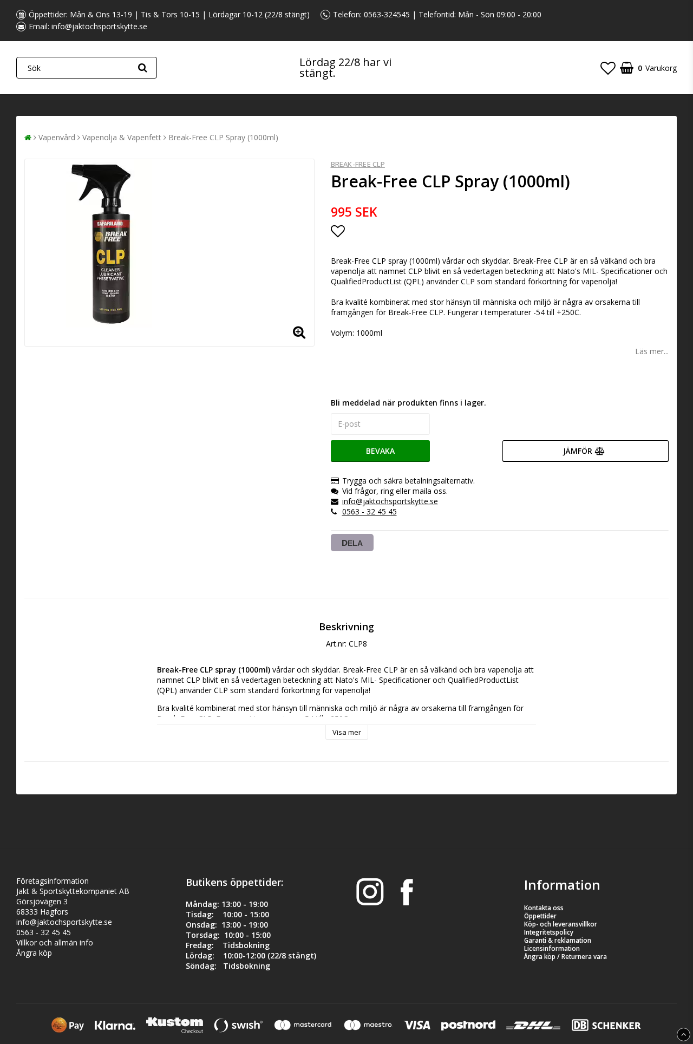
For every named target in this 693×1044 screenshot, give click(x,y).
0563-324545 (387, 14)
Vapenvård (56, 137)
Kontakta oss (544, 908)
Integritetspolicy (548, 932)
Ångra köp (34, 953)
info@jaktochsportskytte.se (99, 26)
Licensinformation (552, 948)
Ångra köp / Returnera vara (565, 956)
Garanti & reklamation (557, 940)
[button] (608, 67)
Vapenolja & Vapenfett (121, 137)
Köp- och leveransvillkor (560, 924)
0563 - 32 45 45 (369, 511)
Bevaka (380, 451)
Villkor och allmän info (54, 942)
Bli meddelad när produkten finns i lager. (408, 402)
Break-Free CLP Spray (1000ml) (223, 137)
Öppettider (540, 916)
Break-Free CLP (358, 164)
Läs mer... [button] (652, 351)
